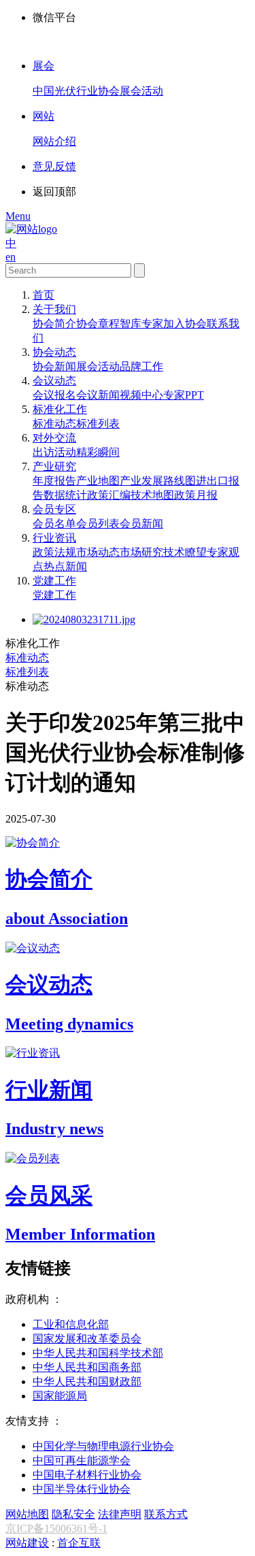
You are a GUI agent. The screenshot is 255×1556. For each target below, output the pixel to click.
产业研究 (54, 466)
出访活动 (54, 452)
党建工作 (54, 580)
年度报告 (54, 480)
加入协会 (185, 323)
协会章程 (98, 323)
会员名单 (54, 523)
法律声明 (119, 1514)
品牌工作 (141, 366)
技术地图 (152, 495)
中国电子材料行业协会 (87, 1474)
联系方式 (166, 1514)
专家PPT (183, 395)
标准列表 (98, 423)
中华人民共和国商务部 (87, 1367)
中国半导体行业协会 (82, 1489)
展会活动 (98, 366)
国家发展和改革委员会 (87, 1338)
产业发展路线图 (158, 480)
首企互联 (79, 1543)
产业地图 (98, 480)
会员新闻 (141, 523)
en (10, 257)
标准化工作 (60, 409)
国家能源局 (60, 1396)
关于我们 (54, 309)
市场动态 (98, 552)
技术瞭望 (185, 552)
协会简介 (54, 323)
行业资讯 (54, 538)
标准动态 (54, 423)
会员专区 (54, 509)
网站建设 (27, 1543)
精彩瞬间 (98, 452)
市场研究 (141, 552)
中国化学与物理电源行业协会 (103, 1446)
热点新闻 (65, 566)
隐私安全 (73, 1514)
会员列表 (98, 523)
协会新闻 (54, 366)
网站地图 (27, 1514)
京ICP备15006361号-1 (56, 1528)
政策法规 (54, 552)
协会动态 (54, 352)
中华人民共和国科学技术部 (98, 1353)
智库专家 (141, 323)
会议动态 (54, 380)
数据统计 (65, 495)
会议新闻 (98, 395)
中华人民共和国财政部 (87, 1381)
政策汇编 (109, 495)
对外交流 (54, 438)
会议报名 (54, 395)
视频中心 (141, 395)
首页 (43, 295)
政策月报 (196, 495)
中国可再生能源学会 (82, 1460)
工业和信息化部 (71, 1324)
